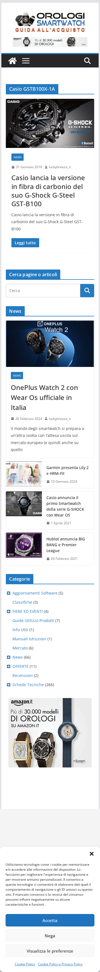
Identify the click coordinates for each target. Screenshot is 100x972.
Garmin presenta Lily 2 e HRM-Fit (67, 470)
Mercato (20, 648)
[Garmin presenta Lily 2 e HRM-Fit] (24, 474)
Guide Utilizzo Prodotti (33, 620)
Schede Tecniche (28, 684)
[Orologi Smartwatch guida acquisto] (12, 60)
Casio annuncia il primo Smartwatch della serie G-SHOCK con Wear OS (65, 506)
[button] (91, 854)
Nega (50, 935)
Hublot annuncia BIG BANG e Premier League (65, 544)
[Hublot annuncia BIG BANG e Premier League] (24, 549)
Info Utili (20, 629)
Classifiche (22, 602)
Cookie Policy (25, 964)
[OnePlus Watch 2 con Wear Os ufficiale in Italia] (50, 344)
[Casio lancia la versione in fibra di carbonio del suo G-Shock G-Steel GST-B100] (50, 123)
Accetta (50, 920)
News (17, 157)
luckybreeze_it (60, 167)
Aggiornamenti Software (35, 593)
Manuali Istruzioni (29, 638)
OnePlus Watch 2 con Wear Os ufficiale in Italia (44, 397)
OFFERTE (20, 666)
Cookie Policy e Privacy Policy (60, 964)
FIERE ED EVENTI (27, 611)
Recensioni (22, 675)
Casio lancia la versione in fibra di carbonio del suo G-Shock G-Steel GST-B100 (48, 190)
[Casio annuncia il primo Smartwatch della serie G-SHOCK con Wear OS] (24, 510)
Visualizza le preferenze (50, 951)
